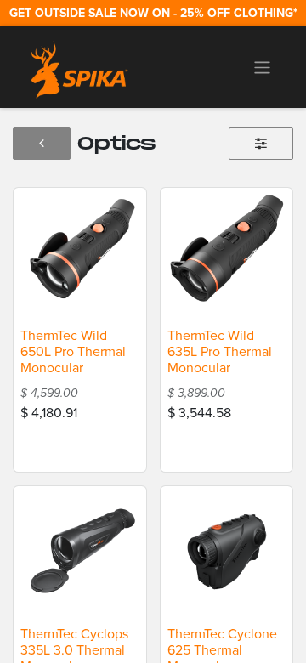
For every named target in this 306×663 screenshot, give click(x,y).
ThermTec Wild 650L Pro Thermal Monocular (73, 351)
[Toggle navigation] (262, 67)
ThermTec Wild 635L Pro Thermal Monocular (219, 351)
